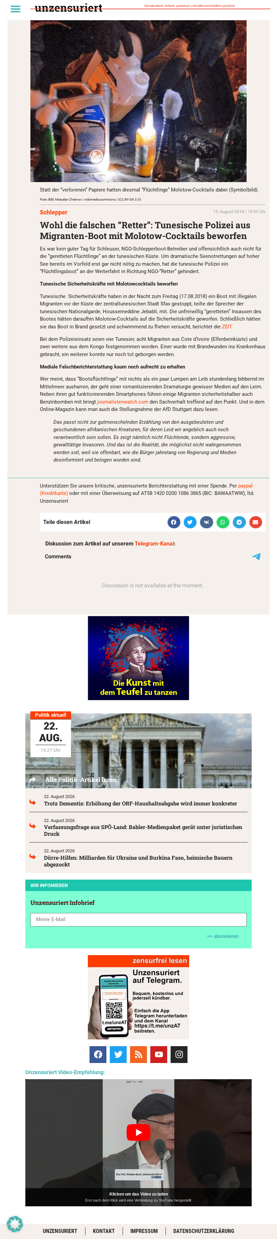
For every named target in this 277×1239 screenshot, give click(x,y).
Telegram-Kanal (154, 543)
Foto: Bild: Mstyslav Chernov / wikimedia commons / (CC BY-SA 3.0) (90, 199)
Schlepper (54, 212)
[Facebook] (98, 1054)
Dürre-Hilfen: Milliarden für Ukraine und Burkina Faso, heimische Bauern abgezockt (138, 861)
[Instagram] (179, 1054)
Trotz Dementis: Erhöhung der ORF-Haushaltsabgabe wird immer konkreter (140, 803)
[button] (15, 9)
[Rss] (138, 1054)
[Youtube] (158, 1054)
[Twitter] (118, 1054)
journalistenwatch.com (122, 402)
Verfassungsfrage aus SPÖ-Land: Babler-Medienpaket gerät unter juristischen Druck (143, 830)
